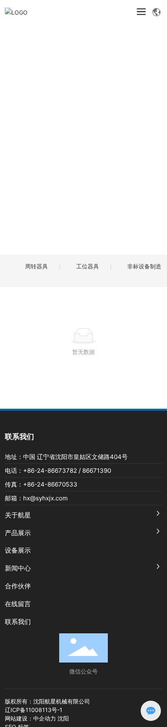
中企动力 (44, 718)
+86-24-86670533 (50, 484)
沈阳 (63, 718)
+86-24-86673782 (50, 470)
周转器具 (36, 266)
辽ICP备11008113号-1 (33, 709)
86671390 (96, 470)
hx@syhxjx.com (45, 498)
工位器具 (87, 266)
